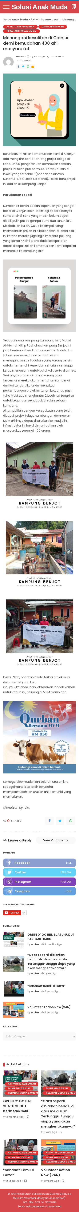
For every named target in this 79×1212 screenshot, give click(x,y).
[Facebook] (18, 66)
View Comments (55, 840)
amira (20, 56)
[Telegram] (39, 891)
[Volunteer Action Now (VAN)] (13, 1010)
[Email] (32, 66)
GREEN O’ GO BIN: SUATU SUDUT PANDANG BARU (51, 936)
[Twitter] (23, 66)
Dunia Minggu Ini (53, 26)
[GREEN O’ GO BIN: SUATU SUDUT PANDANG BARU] (13, 939)
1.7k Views (25, 60)
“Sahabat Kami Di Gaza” (46, 986)
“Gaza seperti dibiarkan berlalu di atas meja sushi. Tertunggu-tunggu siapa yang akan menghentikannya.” (51, 961)
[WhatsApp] (28, 66)
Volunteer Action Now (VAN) (49, 1007)
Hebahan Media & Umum (21, 31)
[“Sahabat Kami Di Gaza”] (13, 989)
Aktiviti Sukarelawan (20, 26)
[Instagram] (39, 882)
